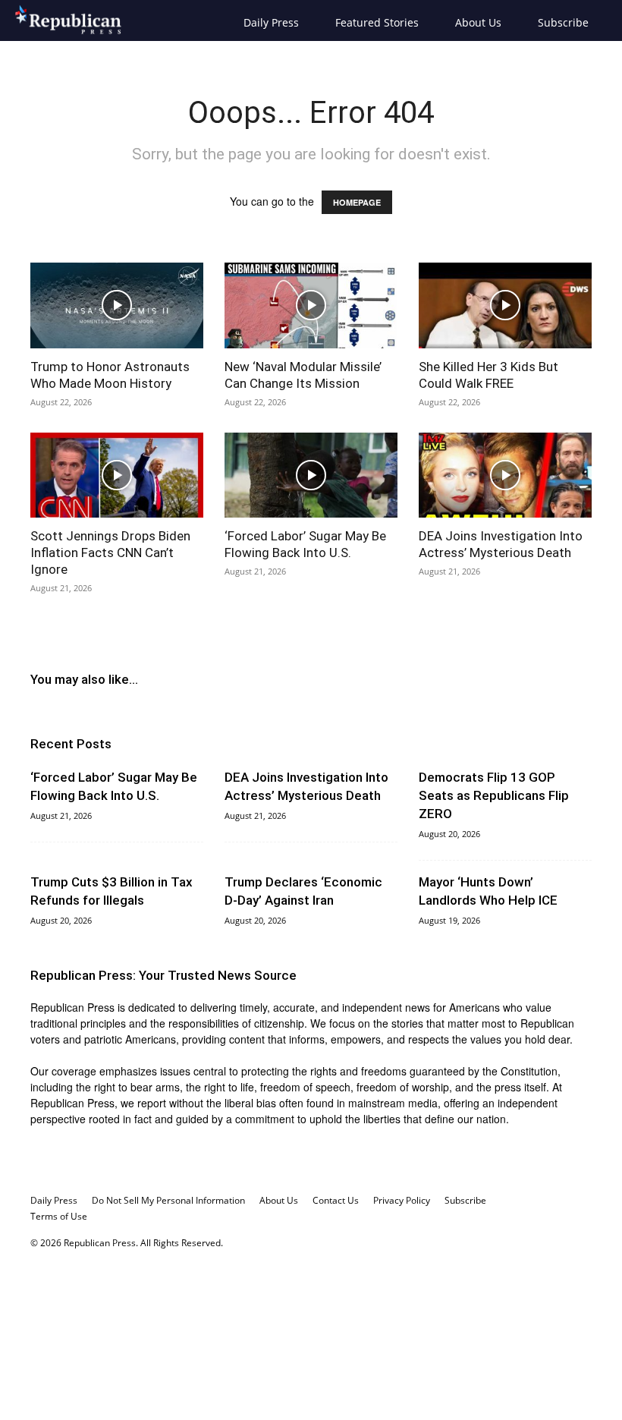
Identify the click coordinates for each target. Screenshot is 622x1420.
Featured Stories (377, 22)
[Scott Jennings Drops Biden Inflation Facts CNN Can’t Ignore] (116, 475)
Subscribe (563, 22)
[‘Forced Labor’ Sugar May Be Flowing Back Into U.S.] (311, 475)
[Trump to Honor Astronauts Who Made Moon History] (116, 305)
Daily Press (271, 22)
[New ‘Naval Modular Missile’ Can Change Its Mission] (311, 305)
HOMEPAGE (357, 202)
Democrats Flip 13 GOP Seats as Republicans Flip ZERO (494, 795)
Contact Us (336, 1200)
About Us (478, 22)
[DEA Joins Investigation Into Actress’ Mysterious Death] (505, 475)
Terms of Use (58, 1216)
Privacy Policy (401, 1200)
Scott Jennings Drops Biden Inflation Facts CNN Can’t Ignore (110, 552)
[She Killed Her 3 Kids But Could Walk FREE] (505, 305)
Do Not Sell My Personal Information (168, 1200)
